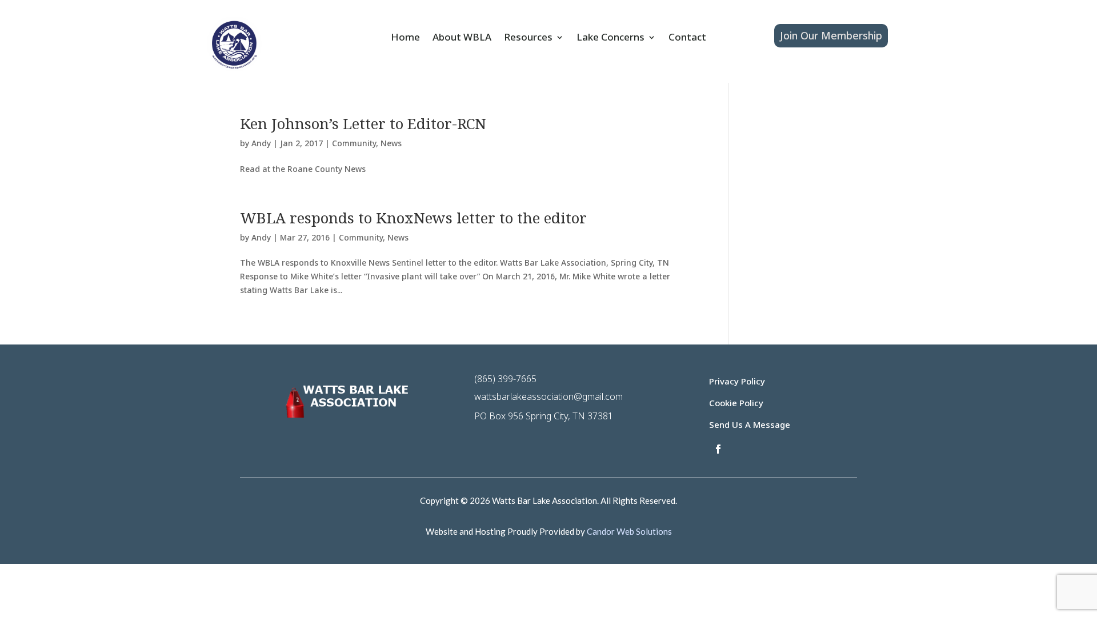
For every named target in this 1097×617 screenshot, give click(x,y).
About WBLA (462, 38)
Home (405, 38)
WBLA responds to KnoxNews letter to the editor (413, 217)
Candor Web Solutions (629, 531)
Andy (261, 143)
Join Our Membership (831, 35)
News (391, 143)
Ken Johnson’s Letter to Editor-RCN (363, 123)
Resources (528, 38)
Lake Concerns (610, 38)
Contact (687, 38)
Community (354, 143)
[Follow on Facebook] (718, 449)
